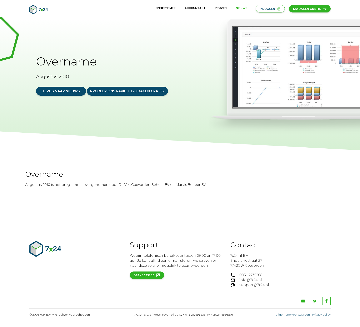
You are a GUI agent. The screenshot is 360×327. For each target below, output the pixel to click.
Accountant (195, 8)
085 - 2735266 (144, 275)
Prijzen (221, 8)
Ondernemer (165, 8)
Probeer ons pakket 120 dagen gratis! (127, 91)
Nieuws (242, 8)
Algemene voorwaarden (293, 314)
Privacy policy (321, 314)
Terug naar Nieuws (61, 91)
